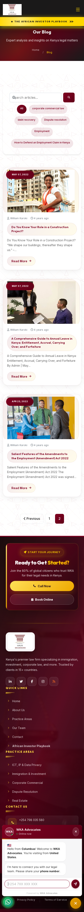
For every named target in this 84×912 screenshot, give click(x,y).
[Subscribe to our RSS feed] (53, 681)
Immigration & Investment (29, 774)
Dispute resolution (55, 119)
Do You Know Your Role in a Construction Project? (40, 229)
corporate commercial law (48, 108)
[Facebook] (32, 681)
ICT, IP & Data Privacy (27, 765)
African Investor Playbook (31, 746)
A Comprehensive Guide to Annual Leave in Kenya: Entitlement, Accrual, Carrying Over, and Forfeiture (41, 343)
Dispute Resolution (25, 791)
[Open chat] (75, 903)
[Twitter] (21, 681)
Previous (33, 519)
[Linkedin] (10, 681)
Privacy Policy (26, 899)
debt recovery (26, 119)
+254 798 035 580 (31, 820)
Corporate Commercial (27, 782)
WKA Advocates (49, 893)
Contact (17, 737)
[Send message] (75, 884)
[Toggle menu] (78, 9)
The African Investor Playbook (43, 21)
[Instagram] (43, 681)
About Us (18, 710)
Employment (42, 131)
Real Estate (20, 800)
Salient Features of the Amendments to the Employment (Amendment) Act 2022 (40, 456)
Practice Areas (22, 719)
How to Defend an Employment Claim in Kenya (42, 142)
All (21, 108)
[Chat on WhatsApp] (8, 902)
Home (35, 49)
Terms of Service (55, 899)
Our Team (18, 728)
